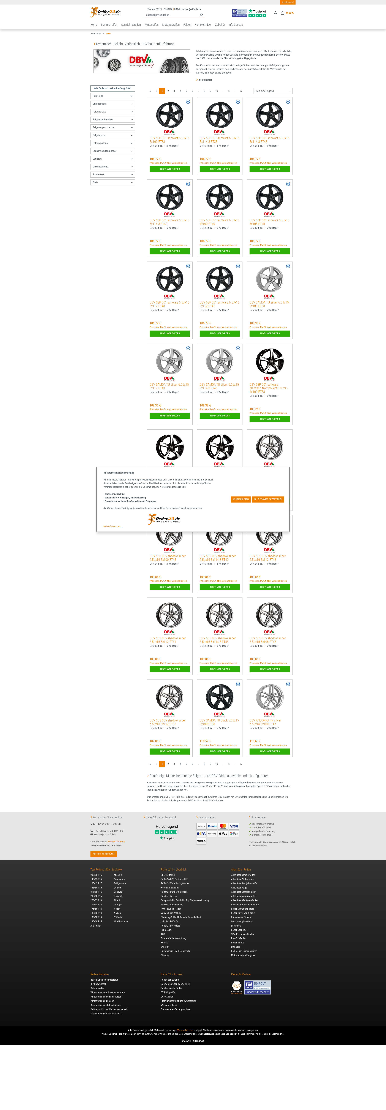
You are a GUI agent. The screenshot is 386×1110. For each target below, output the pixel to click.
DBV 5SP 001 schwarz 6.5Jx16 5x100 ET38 (169, 140)
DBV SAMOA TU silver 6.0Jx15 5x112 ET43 (169, 386)
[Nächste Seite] (235, 91)
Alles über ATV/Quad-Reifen (244, 900)
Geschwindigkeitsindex (242, 921)
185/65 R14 (96, 913)
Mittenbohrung (100, 166)
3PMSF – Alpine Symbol (242, 934)
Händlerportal (288, 2)
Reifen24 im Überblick (174, 869)
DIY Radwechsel (98, 984)
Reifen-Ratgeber (99, 974)
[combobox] (171, 15)
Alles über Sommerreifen (243, 875)
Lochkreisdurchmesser (104, 150)
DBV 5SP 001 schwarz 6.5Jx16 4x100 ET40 (219, 222)
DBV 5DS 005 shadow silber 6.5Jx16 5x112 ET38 (168, 722)
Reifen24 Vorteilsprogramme (175, 883)
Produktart (98, 174)
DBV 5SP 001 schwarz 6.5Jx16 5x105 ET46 (269, 222)
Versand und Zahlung (171, 913)
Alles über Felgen (239, 887)
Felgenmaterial (100, 143)
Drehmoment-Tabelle (241, 917)
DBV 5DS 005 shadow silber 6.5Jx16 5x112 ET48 (268, 558)
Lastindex (236, 925)
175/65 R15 (96, 908)
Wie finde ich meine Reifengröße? (113, 88)
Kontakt (164, 942)
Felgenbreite (99, 111)
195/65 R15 (96, 879)
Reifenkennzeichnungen (243, 908)
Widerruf (165, 946)
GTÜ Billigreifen (168, 992)
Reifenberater (97, 988)
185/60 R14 (96, 917)
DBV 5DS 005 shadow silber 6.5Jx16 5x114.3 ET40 (218, 558)
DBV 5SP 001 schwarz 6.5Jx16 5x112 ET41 (219, 304)
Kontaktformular (116, 841)
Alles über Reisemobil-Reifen (245, 904)
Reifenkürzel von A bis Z (243, 913)
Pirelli (117, 900)
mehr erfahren (205, 79)
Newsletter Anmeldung (172, 904)
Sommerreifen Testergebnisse (175, 1009)
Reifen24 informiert (172, 974)
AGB (163, 934)
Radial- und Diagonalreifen (244, 951)
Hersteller (97, 96)
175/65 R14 (96, 904)
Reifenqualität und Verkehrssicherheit (108, 1009)
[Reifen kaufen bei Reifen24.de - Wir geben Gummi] (105, 12)
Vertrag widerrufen (103, 853)
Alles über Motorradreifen (243, 896)
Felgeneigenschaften (103, 127)
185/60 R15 (96, 921)
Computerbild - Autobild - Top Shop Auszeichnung (185, 900)
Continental (119, 879)
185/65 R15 (96, 887)
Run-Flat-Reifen (238, 938)
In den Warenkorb (170, 169)
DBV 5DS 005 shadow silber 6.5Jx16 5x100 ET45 (168, 558)
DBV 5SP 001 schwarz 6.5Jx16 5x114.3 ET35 (219, 140)
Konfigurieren (241, 499)
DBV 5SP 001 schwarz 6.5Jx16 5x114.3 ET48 (269, 140)
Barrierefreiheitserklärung (173, 938)
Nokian (117, 913)
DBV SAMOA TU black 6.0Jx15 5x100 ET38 (219, 722)
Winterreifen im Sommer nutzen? (106, 996)
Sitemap (165, 955)
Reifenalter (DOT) (239, 929)
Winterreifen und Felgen (102, 1000)
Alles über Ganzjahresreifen (244, 883)
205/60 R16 (96, 896)
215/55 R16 (96, 891)
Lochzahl (97, 158)
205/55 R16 (96, 875)
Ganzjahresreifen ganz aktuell (175, 984)
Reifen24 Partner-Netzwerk (174, 891)
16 (229, 90)
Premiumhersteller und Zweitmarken (178, 1000)
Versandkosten (185, 1030)
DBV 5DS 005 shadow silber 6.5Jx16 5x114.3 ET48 (218, 640)
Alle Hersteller (121, 921)
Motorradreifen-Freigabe (243, 955)
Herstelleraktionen (170, 887)
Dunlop (117, 887)
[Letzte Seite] (241, 91)
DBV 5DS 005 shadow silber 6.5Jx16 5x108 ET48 (268, 640)
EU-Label (235, 946)
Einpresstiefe (99, 103)
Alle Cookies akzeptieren (268, 499)
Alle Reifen (95, 925)
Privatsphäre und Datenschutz (175, 951)
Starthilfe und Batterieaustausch (106, 1013)
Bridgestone (120, 883)
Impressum (166, 929)
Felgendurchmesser (102, 119)
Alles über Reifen (241, 869)
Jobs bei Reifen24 (170, 921)
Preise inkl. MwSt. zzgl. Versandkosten (168, 163)
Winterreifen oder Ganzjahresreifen (107, 992)
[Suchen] (201, 15)
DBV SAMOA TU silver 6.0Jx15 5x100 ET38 (269, 304)
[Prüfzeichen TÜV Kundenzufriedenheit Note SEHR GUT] (257, 986)
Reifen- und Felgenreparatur (104, 979)
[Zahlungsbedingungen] (217, 833)
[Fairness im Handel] (237, 986)
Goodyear (118, 891)
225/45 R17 (96, 883)
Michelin (118, 875)
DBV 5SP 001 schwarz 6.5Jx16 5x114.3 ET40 (169, 222)
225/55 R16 (96, 900)
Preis (95, 182)
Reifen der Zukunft (170, 979)
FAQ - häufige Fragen (171, 908)
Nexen (117, 908)
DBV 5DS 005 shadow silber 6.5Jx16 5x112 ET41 (168, 640)
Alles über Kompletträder (243, 891)
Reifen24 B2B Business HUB (174, 879)
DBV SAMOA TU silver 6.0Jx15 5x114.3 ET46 (219, 386)
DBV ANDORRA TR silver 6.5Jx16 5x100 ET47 (265, 722)
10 (217, 90)
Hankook (118, 896)
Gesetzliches (167, 996)
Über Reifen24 (168, 875)
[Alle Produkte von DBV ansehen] (169, 132)
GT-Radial (118, 917)
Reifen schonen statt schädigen (105, 1005)
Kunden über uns (169, 896)
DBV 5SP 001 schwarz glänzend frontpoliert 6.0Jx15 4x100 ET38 (269, 388)
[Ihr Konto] (275, 13)
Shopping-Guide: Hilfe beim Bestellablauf (181, 917)
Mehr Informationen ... (112, 526)
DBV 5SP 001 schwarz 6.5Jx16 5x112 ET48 (169, 304)
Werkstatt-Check (169, 1005)
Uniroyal (118, 904)
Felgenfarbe (98, 135)
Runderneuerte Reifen (171, 988)
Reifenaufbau (237, 942)
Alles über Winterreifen (242, 879)
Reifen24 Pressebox (170, 925)
